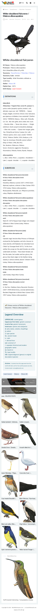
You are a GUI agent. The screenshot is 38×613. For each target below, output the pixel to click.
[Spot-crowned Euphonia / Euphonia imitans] (10, 537)
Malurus (31, 73)
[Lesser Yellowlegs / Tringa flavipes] (10, 460)
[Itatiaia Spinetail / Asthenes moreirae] (10, 409)
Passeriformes (13, 9)
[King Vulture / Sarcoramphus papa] (28, 511)
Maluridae (24, 73)
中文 (22, 3)
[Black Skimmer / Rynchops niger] (28, 486)
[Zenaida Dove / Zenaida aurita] (10, 435)
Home (6, 9)
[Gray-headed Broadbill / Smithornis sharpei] (10, 486)
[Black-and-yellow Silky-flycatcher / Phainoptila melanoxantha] (10, 511)
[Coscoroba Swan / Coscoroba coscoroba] (28, 460)
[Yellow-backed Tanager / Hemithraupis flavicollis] (28, 537)
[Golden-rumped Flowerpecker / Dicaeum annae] (28, 409)
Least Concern (8, 374)
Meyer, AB (12, 83)
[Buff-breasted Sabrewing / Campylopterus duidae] (19, 579)
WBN (6, 19)
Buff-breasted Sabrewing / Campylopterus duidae (18, 600)
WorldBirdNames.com (17, 607)
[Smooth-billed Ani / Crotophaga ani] (28, 435)
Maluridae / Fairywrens (25, 9)
